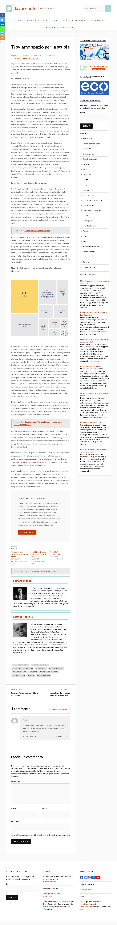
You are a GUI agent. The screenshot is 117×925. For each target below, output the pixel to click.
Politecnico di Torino (49, 672)
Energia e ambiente (90, 159)
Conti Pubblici (88, 149)
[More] (2, 38)
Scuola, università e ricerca (28, 58)
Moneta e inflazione (90, 226)
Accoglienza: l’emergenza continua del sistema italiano (58, 694)
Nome (14, 808)
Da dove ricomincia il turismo (91, 422)
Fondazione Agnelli (40, 665)
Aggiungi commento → (61, 709)
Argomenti (18, 21)
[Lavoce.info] (22, 8)
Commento (17, 781)
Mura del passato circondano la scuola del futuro (19, 554)
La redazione (48, 27)
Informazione (88, 195)
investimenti (41, 668)
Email (45, 808)
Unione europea (89, 267)
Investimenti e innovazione (92, 210)
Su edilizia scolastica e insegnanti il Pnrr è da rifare (38, 554)
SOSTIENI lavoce (27, 532)
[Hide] (1, 42)
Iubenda (83, 904)
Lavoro (85, 216)
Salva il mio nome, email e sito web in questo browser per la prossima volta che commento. (42, 835)
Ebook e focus (77, 21)
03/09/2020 (51, 56)
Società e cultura (89, 252)
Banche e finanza (89, 138)
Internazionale (88, 205)
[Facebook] (2, 15)
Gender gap (87, 174)
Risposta (62, 736)
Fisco (85, 169)
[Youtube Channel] (98, 877)
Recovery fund (19, 675)
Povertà (86, 236)
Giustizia (86, 180)
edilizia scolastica (21, 665)
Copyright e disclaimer (51, 894)
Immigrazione (88, 185)
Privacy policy (48, 896)
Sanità (85, 241)
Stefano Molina (19, 56)
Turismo (86, 262)
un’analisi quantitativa (27, 201)
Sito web (15, 822)
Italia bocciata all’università (90, 366)
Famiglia (86, 164)
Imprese (86, 190)
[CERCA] (108, 8)
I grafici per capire (58, 21)
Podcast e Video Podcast (36, 21)
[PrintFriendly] (2, 33)
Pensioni (86, 231)
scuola (31, 675)
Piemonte (33, 672)
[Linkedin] (2, 24)
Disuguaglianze (88, 154)
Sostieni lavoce (65, 27)
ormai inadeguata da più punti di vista (37, 462)
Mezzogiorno (88, 221)
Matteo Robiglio (34, 56)
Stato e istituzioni (89, 257)
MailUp (82, 902)
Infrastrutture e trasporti (92, 200)
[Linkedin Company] (94, 877)
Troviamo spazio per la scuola (40, 46)
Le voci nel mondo (86, 889)
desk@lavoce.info (49, 882)
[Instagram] (90, 877)
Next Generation (19, 672)
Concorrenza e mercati (91, 144)
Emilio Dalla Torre (86, 907)
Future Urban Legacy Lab (23, 668)
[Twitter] (2, 19)
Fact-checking (95, 21)
